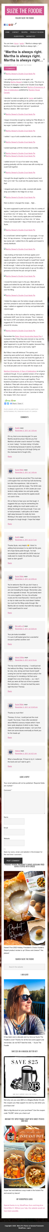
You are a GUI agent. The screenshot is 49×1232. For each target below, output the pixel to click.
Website (7, 838)
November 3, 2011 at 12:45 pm (26, 707)
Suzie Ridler (19, 470)
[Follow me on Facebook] (5, 25)
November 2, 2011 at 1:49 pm (26, 472)
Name (6, 817)
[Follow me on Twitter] (7, 25)
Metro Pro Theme (22, 1226)
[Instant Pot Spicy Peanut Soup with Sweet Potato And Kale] (24, 1187)
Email (6, 828)
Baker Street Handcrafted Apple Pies (28, 336)
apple (16, 409)
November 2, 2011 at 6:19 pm (26, 660)
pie (16, 411)
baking (21, 409)
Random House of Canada (27, 411)
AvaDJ (17, 428)
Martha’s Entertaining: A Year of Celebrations (20, 371)
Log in (29, 1228)
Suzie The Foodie (24, 10)
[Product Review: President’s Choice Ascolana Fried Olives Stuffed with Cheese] (24, 944)
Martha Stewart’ (16, 82)
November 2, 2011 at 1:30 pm (26, 430)
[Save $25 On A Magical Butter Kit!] (24, 1097)
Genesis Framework (37, 1226)
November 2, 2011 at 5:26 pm (26, 629)
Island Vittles (19, 657)
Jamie (31, 98)
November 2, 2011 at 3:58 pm (26, 579)
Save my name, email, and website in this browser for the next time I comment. (23, 853)
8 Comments (10, 68)
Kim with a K (19, 626)
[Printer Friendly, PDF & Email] (10, 400)
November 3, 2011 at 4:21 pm (26, 753)
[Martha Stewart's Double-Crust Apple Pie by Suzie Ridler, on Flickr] (19, 73)
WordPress (22, 1228)
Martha (28, 409)
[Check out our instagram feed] (12, 25)
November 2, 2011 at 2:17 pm (26, 540)
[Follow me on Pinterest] (9, 25)
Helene (17, 751)
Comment (8, 790)
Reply (10, 456)
